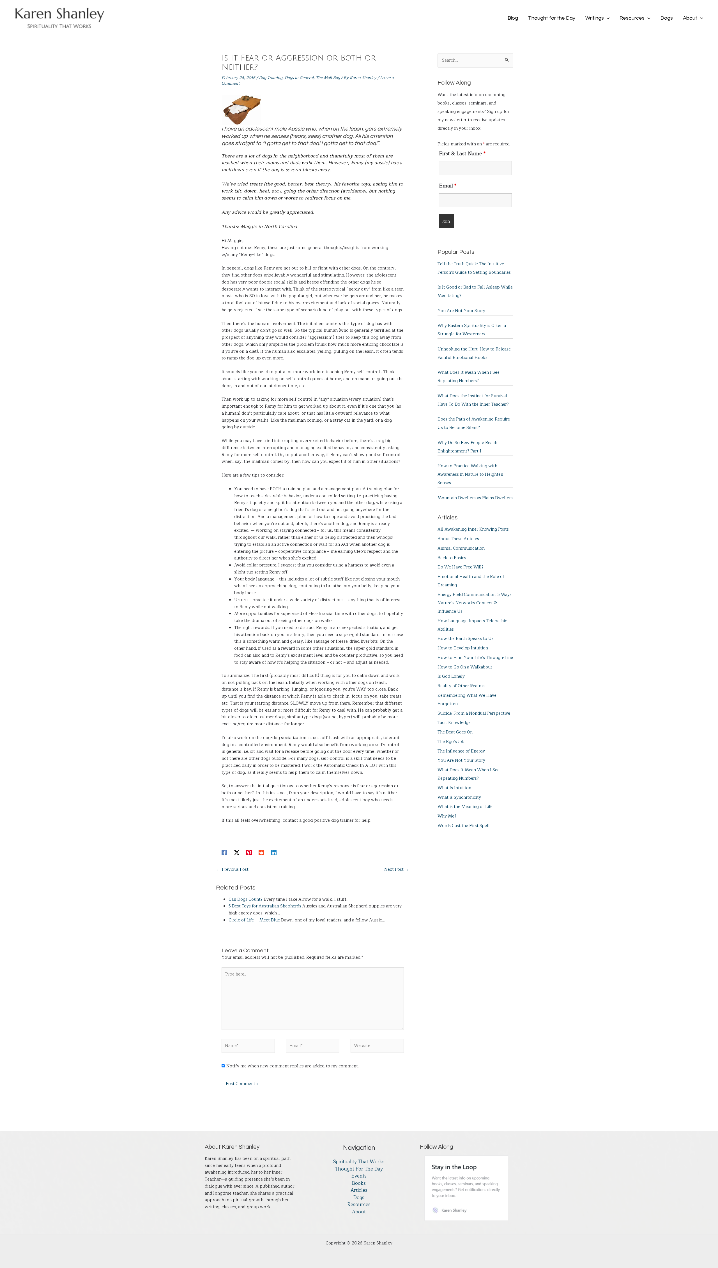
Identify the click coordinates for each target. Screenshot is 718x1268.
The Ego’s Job (451, 741)
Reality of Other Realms (461, 685)
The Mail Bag (328, 78)
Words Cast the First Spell (464, 825)
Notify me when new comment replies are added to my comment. (292, 1066)
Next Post (396, 869)
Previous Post (232, 869)
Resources (359, 1204)
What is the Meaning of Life (465, 806)
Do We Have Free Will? (461, 567)
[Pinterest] (249, 852)
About (359, 1212)
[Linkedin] (274, 852)
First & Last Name (462, 153)
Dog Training (270, 78)
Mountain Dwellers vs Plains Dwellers (475, 497)
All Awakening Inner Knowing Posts (473, 529)
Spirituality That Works (359, 1161)
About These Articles (458, 538)
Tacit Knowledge (454, 722)
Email (447, 186)
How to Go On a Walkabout (465, 667)
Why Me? (447, 816)
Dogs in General (299, 78)
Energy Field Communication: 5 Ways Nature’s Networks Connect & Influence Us (475, 603)
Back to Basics (452, 557)
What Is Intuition (454, 787)
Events (359, 1176)
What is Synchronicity (459, 797)
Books (359, 1183)
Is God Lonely (451, 676)
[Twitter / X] (237, 852)
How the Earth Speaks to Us (466, 638)
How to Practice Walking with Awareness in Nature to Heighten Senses (470, 474)
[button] (607, 18)
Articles (359, 1190)
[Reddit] (261, 852)
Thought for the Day (359, 1169)
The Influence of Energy (461, 751)
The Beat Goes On (455, 732)
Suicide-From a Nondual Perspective (474, 713)
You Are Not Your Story (461, 310)
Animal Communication (461, 548)
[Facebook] (224, 852)
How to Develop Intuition (463, 648)
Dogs (358, 1197)
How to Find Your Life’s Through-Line (475, 657)
